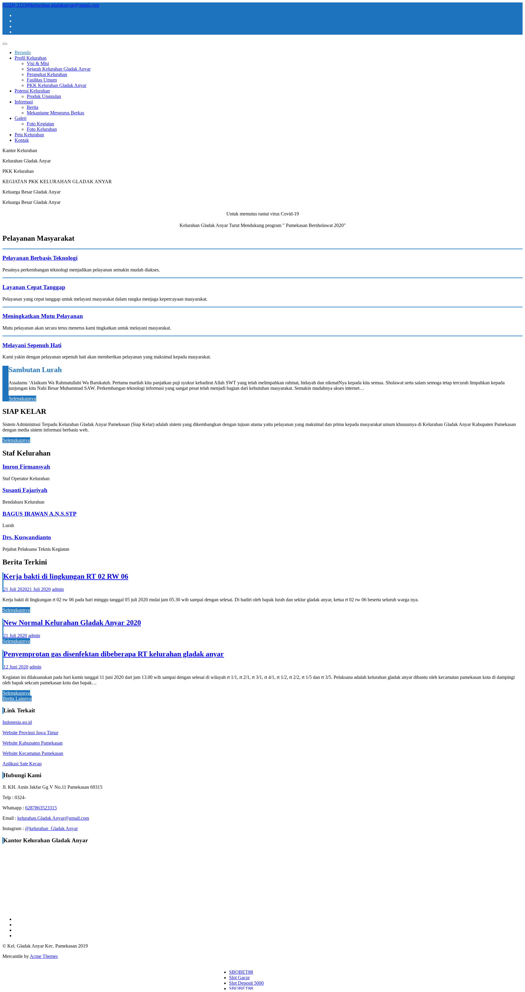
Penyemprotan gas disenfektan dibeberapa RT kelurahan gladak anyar (113, 654)
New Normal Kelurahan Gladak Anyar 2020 (72, 623)
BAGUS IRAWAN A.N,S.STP (39, 514)
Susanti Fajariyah (24, 490)
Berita (32, 107)
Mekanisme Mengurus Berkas (55, 112)
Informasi (24, 101)
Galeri (20, 118)
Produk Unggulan (44, 96)
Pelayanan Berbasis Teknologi (39, 258)
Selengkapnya (22, 398)
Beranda (23, 52)
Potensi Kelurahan (32, 90)
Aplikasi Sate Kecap (22, 763)
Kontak (22, 140)
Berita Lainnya (17, 698)
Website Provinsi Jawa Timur (30, 732)
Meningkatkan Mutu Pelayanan (42, 316)
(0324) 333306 (16, 5)
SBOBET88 (241, 972)
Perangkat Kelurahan (47, 74)
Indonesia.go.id (17, 722)
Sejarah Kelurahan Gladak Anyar (59, 69)
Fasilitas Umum (42, 79)
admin (58, 589)
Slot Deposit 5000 (246, 983)
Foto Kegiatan (40, 123)
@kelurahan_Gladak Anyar (51, 828)
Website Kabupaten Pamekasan (32, 743)
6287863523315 (41, 807)
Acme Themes (44, 956)
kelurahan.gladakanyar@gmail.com (65, 5)
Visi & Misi (38, 63)
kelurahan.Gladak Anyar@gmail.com (53, 818)
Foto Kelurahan (42, 129)
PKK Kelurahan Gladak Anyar (56, 85)
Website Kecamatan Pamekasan (32, 753)
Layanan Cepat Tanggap (33, 287)
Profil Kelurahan (30, 58)
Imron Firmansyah (26, 466)
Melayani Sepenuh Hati (31, 345)
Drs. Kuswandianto (26, 537)
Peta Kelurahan (29, 134)
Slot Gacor (239, 977)
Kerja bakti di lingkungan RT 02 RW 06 (65, 576)
